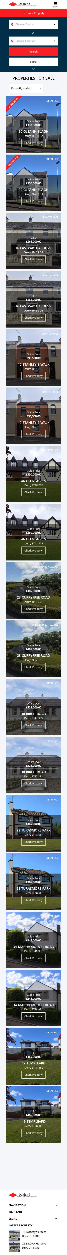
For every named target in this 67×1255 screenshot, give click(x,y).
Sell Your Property (33, 13)
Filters (33, 62)
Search (34, 51)
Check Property (33, 143)
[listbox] (33, 24)
